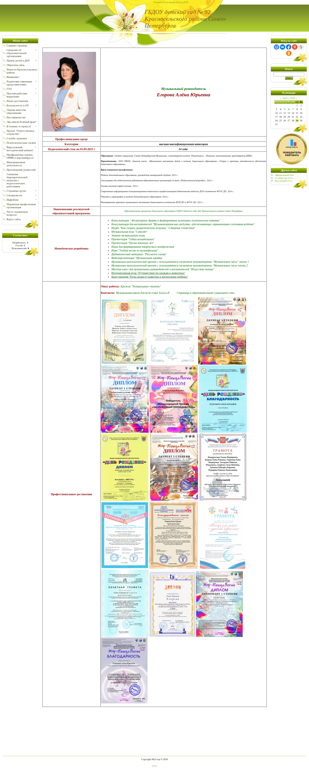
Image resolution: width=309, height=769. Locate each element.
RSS (186, 2)
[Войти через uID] (276, 47)
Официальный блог (284, 175)
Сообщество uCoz (284, 178)
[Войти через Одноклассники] (288, 53)
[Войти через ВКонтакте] (282, 47)
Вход (179, 2)
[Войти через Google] (301, 47)
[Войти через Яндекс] (294, 47)
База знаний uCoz (283, 180)
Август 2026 (289, 98)
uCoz (154, 765)
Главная (157, 2)
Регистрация (169, 2)
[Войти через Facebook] (288, 47)
